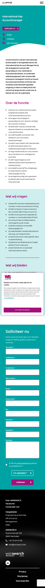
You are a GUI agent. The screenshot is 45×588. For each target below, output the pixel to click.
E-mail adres (10, 368)
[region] (22, 294)
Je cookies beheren (22, 304)
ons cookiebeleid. (9, 298)
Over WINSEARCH (13, 500)
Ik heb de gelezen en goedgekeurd (23, 464)
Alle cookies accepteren (22, 310)
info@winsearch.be (17, 544)
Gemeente (10, 430)
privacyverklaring (23, 463)
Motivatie (9, 440)
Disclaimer (22, 576)
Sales (8, 524)
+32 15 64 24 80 (15, 540)
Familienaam (10, 357)
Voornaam (10, 347)
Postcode (10, 420)
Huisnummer (11, 399)
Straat (8, 388)
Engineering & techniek (16, 515)
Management (11, 521)
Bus (7, 409)
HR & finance (11, 518)
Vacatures (10, 503)
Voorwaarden (22, 580)
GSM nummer (11, 378)
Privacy (22, 571)
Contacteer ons (12, 507)
